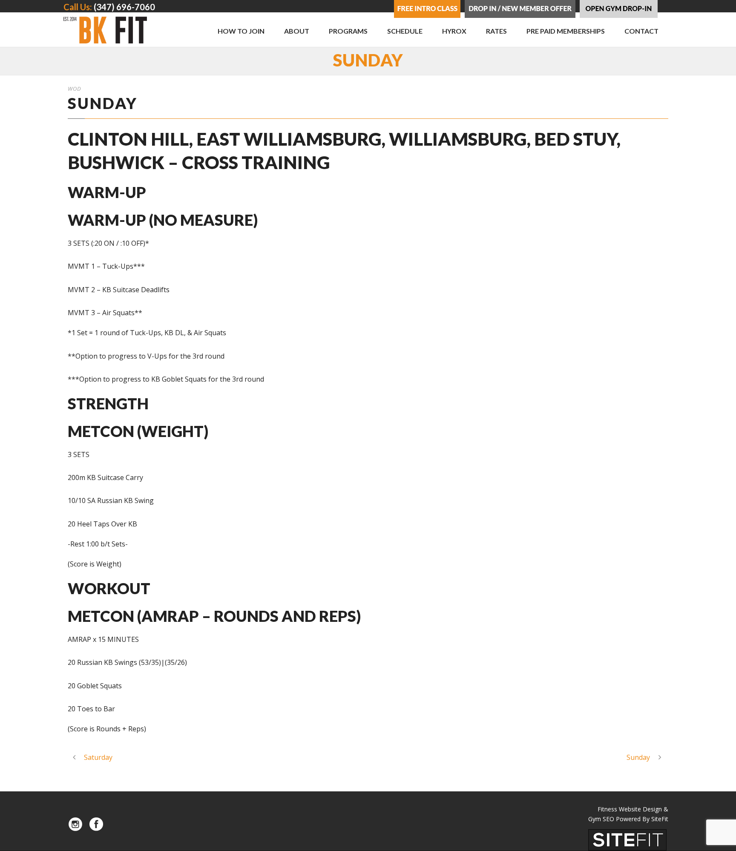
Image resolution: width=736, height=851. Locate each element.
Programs (348, 31)
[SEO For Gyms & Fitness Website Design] (627, 839)
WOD (74, 88)
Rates (496, 31)
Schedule (405, 31)
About (296, 31)
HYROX (454, 31)
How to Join (241, 31)
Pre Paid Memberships (565, 31)
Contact (641, 31)
